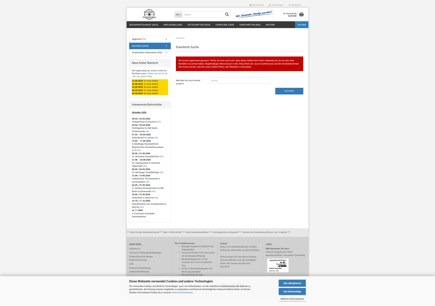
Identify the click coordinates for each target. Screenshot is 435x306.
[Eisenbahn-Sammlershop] (149, 14)
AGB (131, 264)
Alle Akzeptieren (292, 283)
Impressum (134, 248)
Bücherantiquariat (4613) (143, 24)
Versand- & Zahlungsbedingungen (145, 252)
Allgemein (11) (139, 39)
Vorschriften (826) (250, 24)
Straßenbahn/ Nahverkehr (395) (147, 52)
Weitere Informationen (292, 298)
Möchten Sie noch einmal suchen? (188, 82)
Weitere (270, 24)
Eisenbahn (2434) (140, 46)
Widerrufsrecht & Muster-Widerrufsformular (141, 258)
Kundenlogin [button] (277, 5)
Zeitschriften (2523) (198, 24)
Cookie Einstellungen (139, 271)
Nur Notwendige (292, 291)
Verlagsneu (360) (172, 24)
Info (159, 121)
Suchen (302, 24)
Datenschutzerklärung (182, 292)
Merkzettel (295, 5)
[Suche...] (227, 15)
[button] (256, 5)
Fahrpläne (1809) (224, 24)
